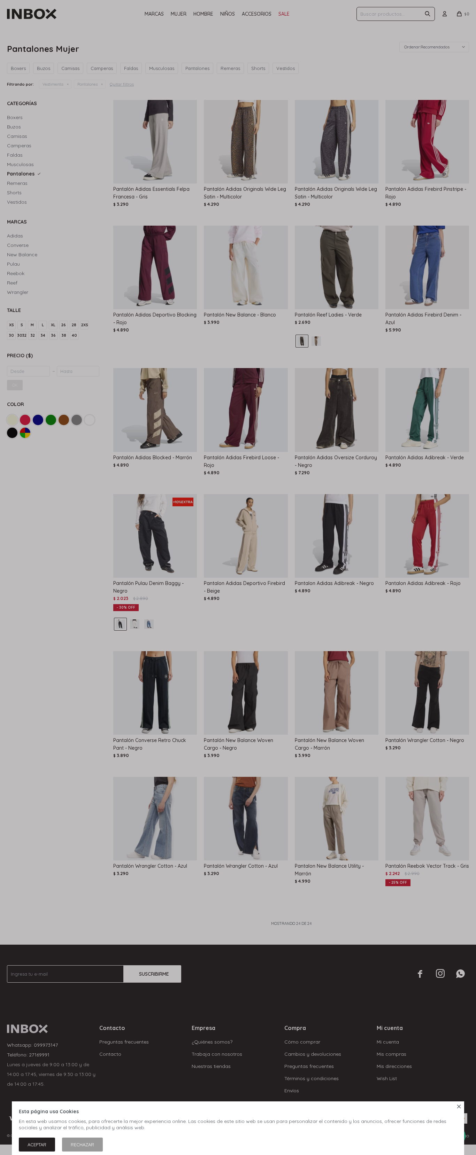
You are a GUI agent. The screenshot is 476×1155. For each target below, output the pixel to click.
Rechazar (82, 1144)
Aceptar (37, 1144)
